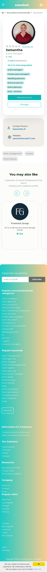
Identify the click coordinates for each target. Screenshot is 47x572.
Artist (4, 386)
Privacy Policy (8, 471)
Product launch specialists (14, 326)
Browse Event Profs (11, 468)
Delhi (4, 547)
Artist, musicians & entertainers (16, 435)
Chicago (5, 505)
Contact (5, 488)
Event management (11, 356)
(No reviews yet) (27, 46)
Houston (6, 509)
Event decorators (9, 320)
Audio (4, 401)
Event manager (9, 362)
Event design (8, 377)
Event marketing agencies (14, 365)
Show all (7, 410)
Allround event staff (11, 307)
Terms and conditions (11, 474)
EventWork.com (26, 559)
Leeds (4, 532)
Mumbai (6, 550)
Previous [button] (17, 193)
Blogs (4, 491)
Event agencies (9, 301)
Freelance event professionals (15, 432)
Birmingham (7, 526)
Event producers (9, 304)
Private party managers (12, 317)
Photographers (9, 323)
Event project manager (12, 374)
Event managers (9, 298)
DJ (3, 335)
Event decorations (10, 392)
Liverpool (6, 529)
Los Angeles (7, 502)
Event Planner (10, 159)
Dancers (6, 338)
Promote (6, 450)
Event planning (9, 371)
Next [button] (26, 193)
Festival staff (7, 329)
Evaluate (6, 456)
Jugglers (6, 341)
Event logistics (8, 368)
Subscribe (37, 279)
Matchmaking (8, 447)
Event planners (9, 314)
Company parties (10, 395)
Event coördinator (10, 389)
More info (37, 569)
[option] (20, 230)
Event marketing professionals (16, 310)
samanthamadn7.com (24, 138)
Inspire (5, 453)
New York (6, 499)
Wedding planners (10, 332)
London (5, 523)
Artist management (13, 153)
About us (6, 485)
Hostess (29, 153)
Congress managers (11, 344)
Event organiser (9, 398)
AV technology (8, 380)
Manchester (7, 535)
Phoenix (5, 512)
